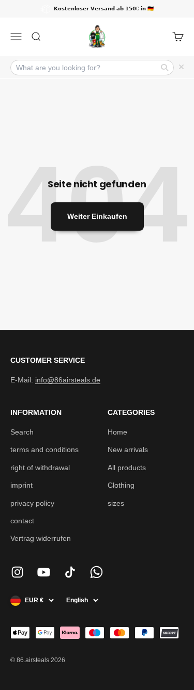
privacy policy (32, 503)
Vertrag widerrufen (40, 538)
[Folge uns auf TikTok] (70, 572)
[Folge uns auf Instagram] (17, 572)
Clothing (121, 485)
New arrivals (128, 449)
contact (22, 521)
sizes (116, 503)
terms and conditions (44, 449)
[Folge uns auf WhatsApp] (96, 572)
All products (127, 467)
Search (22, 432)
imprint (21, 485)
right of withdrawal (40, 467)
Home (117, 432)
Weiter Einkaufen (97, 216)
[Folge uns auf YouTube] (44, 572)
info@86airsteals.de (67, 380)
